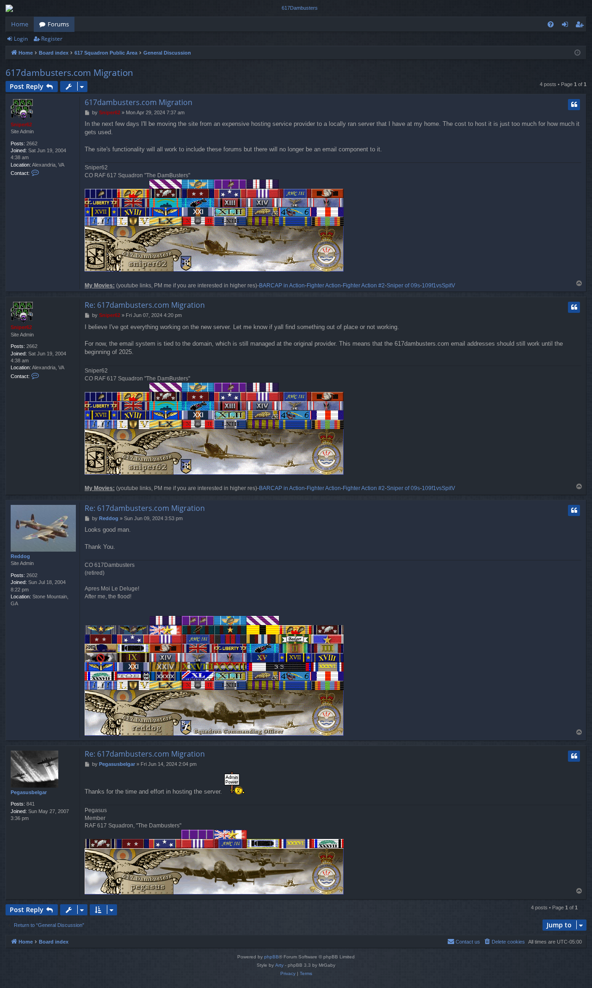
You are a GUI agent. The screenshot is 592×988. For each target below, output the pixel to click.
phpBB (271, 956)
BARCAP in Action (282, 285)
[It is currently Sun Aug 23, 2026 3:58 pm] (577, 53)
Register (51, 39)
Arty (279, 965)
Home (19, 24)
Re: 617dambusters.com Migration (145, 305)
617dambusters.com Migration (69, 73)
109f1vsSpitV (438, 285)
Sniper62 (21, 124)
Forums (58, 24)
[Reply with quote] (574, 104)
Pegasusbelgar (29, 792)
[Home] (296, 8)
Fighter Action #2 (364, 285)
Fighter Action (324, 285)
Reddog (20, 556)
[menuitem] (550, 24)
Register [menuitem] (581, 26)
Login (21, 39)
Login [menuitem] (566, 26)
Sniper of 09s (403, 285)
